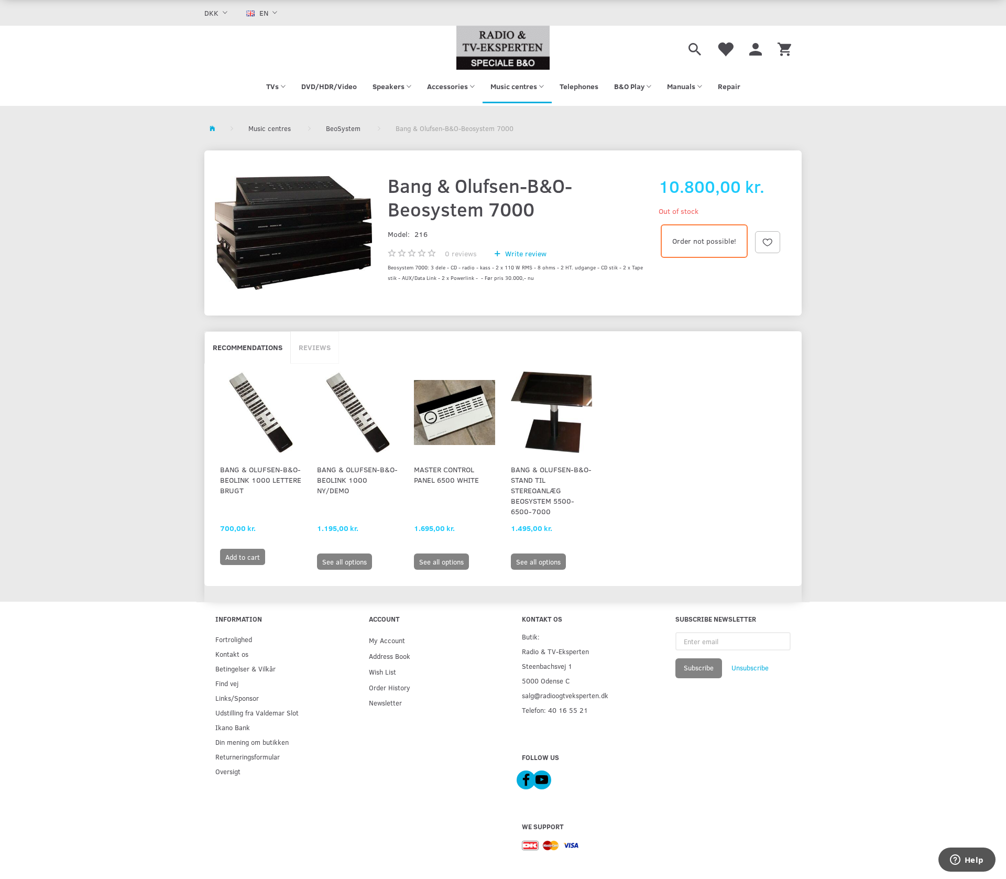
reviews (461, 253)
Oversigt (227, 771)
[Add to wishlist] (767, 242)
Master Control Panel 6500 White (446, 474)
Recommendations (247, 347)
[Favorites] (725, 48)
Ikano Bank (232, 727)
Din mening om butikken (252, 741)
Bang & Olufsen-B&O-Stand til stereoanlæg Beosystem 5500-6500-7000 (551, 490)
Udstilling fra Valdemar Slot (257, 712)
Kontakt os (231, 653)
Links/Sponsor (237, 697)
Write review (524, 253)
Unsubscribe (750, 667)
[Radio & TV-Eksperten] (503, 48)
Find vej (226, 683)
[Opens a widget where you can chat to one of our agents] (967, 861)
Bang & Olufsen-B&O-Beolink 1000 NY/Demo (357, 479)
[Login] (755, 48)
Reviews (315, 347)
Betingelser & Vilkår (245, 668)
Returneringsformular (247, 756)
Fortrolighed (233, 639)
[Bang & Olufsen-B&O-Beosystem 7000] (293, 233)
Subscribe (699, 667)
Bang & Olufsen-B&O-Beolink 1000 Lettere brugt (260, 479)
